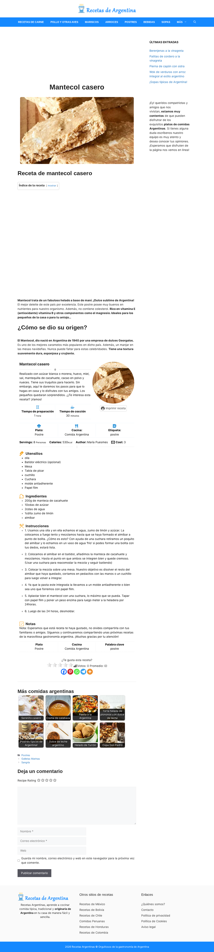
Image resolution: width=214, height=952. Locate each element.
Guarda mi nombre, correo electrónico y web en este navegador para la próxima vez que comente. (77, 860)
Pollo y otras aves (64, 22)
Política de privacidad (155, 915)
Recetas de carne (31, 22)
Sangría (25, 762)
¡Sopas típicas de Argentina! (168, 82)
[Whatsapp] (77, 672)
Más (180, 22)
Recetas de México (92, 904)
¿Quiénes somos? (153, 904)
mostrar (52, 185)
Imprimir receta (115, 408)
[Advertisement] (77, 58)
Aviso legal (148, 927)
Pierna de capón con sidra (167, 66)
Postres (131, 22)
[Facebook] (64, 672)
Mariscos (92, 22)
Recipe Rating (27, 780)
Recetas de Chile (90, 915)
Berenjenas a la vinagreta (166, 50)
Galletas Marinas (30, 758)
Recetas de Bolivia (91, 910)
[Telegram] (83, 672)
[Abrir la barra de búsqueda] (194, 22)
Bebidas (149, 22)
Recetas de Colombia (93, 932)
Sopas (166, 22)
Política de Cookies (154, 921)
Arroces (111, 22)
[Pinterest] (70, 672)
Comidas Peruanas (92, 921)
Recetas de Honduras (94, 927)
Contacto (147, 910)
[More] (90, 672)
